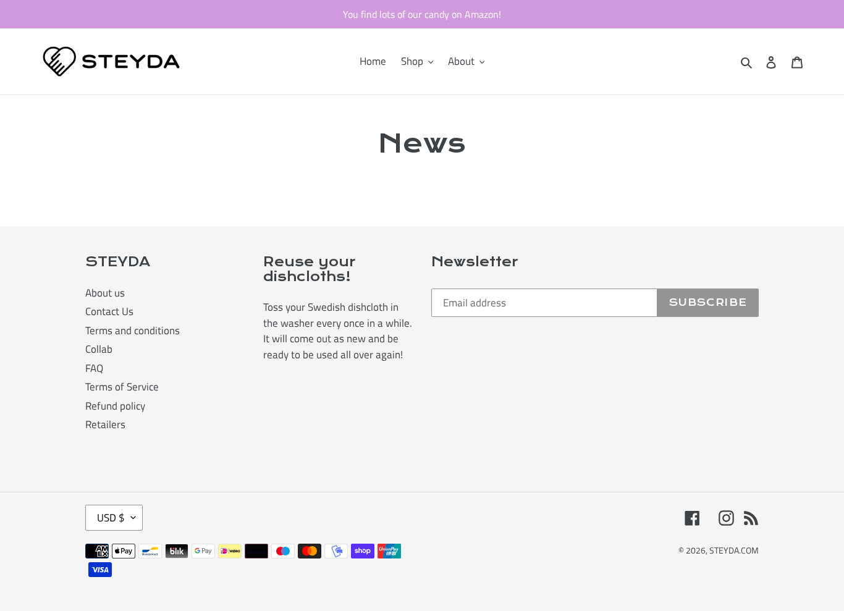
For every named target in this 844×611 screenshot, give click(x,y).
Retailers (105, 424)
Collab (98, 349)
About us (105, 293)
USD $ (111, 518)
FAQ (94, 368)
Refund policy (115, 406)
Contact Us (109, 311)
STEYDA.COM (734, 550)
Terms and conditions (132, 330)
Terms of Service (122, 387)
